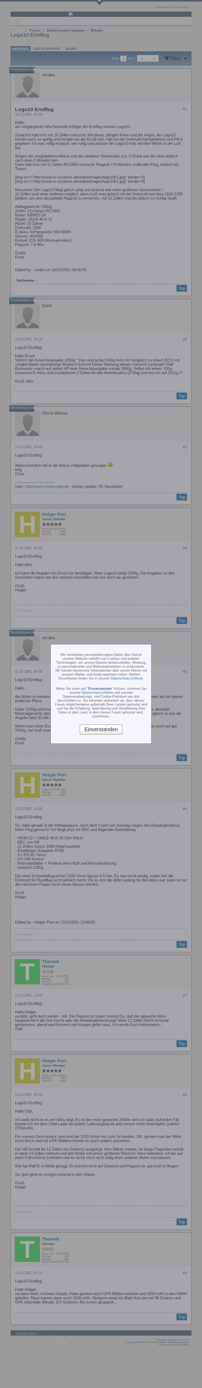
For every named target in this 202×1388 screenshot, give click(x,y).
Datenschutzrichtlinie (127, 678)
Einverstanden (101, 729)
